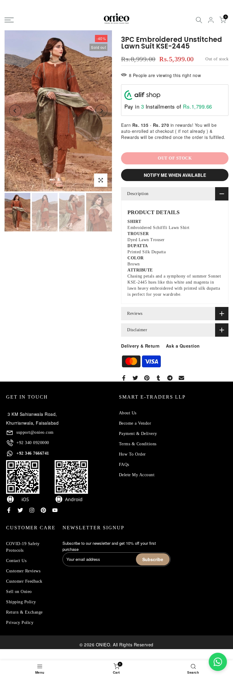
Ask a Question (183, 346)
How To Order (132, 454)
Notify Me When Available (175, 175)
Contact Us (16, 560)
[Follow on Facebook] (9, 510)
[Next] (101, 111)
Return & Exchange (24, 612)
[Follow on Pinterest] (43, 510)
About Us (128, 413)
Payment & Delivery (138, 433)
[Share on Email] (181, 378)
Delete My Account (137, 475)
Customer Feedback (24, 581)
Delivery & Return (140, 346)
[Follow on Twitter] (20, 510)
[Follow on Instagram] (32, 510)
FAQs (124, 464)
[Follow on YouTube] (55, 510)
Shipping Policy (21, 602)
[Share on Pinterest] (147, 378)
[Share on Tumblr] (158, 378)
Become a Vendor (135, 423)
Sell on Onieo (19, 591)
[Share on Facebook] (124, 378)
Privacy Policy (19, 622)
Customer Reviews (23, 571)
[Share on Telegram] (170, 378)
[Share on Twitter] (135, 378)
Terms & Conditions (138, 444)
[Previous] (15, 111)
